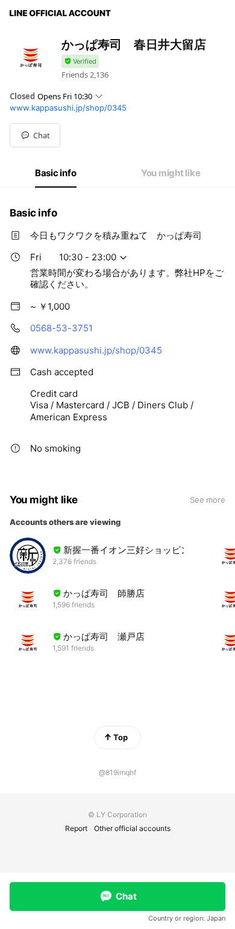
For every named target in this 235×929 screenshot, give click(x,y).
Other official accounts (132, 828)
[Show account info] (80, 62)
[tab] (56, 173)
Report (76, 828)
